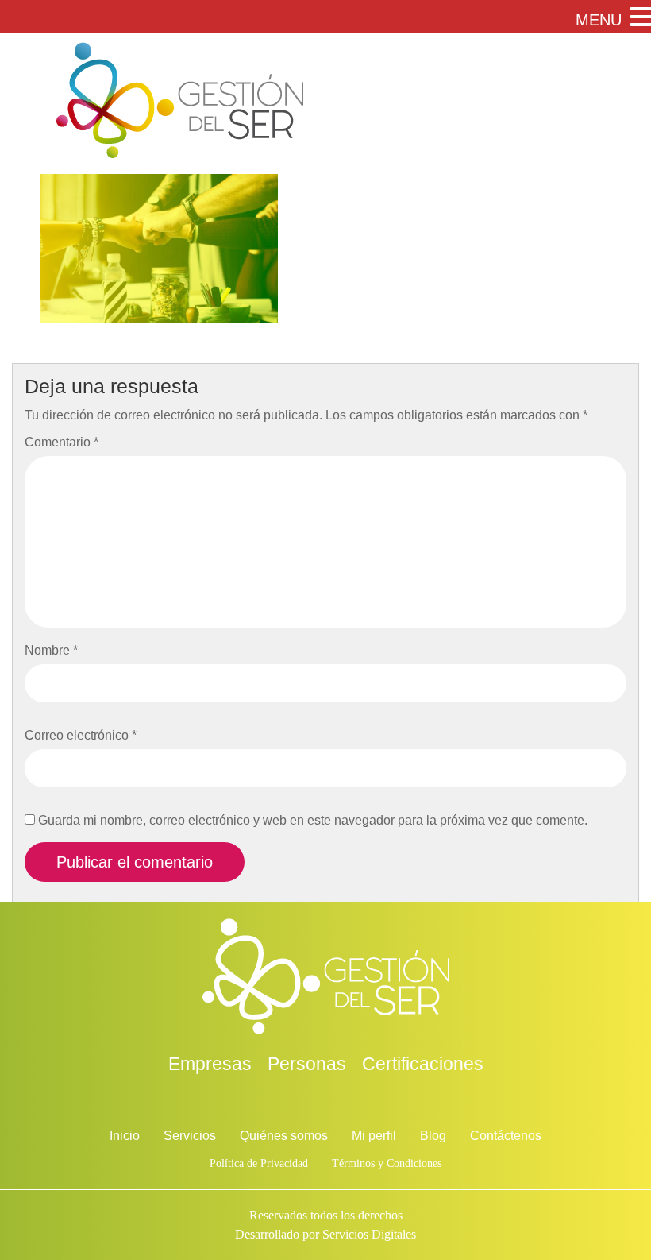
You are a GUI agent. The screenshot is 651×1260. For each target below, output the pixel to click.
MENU (599, 20)
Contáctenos (505, 1135)
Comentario (61, 442)
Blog (433, 1135)
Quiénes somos (284, 1135)
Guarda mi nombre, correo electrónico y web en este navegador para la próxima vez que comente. (312, 820)
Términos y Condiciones (386, 1163)
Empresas (210, 1063)
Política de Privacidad (259, 1163)
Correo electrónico (81, 735)
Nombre (51, 650)
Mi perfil (374, 1135)
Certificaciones (422, 1063)
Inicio (125, 1135)
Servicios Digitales (369, 1234)
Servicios (190, 1135)
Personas (307, 1063)
